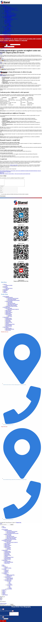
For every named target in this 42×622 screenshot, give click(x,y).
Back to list (2, 172)
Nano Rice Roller (7, 37)
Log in (1, 48)
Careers (4, 291)
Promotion (2, 35)
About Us (5, 284)
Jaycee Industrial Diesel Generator (12, 9)
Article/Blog (5, 290)
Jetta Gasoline (9, 11)
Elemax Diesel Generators (11, 14)
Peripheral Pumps (7, 27)
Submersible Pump (7, 31)
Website (1, 192)
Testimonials (6, 12)
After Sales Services (8, 288)
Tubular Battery (8, 311)
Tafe (9, 23)
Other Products (5, 327)
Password (2, 46)
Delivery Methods (10, 578)
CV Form (2, 618)
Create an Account (5, 42)
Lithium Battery (7, 22)
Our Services (5, 287)
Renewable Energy (6, 307)
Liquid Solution (6, 317)
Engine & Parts (8, 330)
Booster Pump (6, 29)
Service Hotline (9, 30)
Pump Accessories (7, 35)
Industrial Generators (9, 297)
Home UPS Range (8, 308)
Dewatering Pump (7, 34)
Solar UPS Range (8, 310)
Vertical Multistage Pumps (8, 33)
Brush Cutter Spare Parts (9, 329)
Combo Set (8, 24)
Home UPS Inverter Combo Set (13, 309)
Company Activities (7, 7)
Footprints (6, 11)
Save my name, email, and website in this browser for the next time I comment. (14, 194)
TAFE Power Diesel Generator (12, 7)
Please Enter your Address (4, 615)
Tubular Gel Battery (8, 312)
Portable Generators (8, 301)
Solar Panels (9, 25)
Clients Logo (6, 10)
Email (1, 616)
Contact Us (5, 292)
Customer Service (7, 17)
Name (1, 187)
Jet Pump (6, 32)
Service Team (9, 22)
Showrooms (6, 14)
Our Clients (5, 286)
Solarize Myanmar (7, 23)
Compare (3, 593)
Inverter (10, 25)
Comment (2, 186)
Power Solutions (6, 296)
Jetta (9, 24)
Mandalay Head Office (10, 15)
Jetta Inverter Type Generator (12, 13)
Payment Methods (10, 577)
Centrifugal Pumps (7, 28)
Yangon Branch (9, 16)
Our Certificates (6, 289)
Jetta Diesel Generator (10, 12)
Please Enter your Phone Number (6, 610)
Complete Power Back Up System (11, 306)
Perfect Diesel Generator (11, 8)
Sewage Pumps (8, 321)
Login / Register (5, 594)
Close (1, 523)
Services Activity (9, 26)
